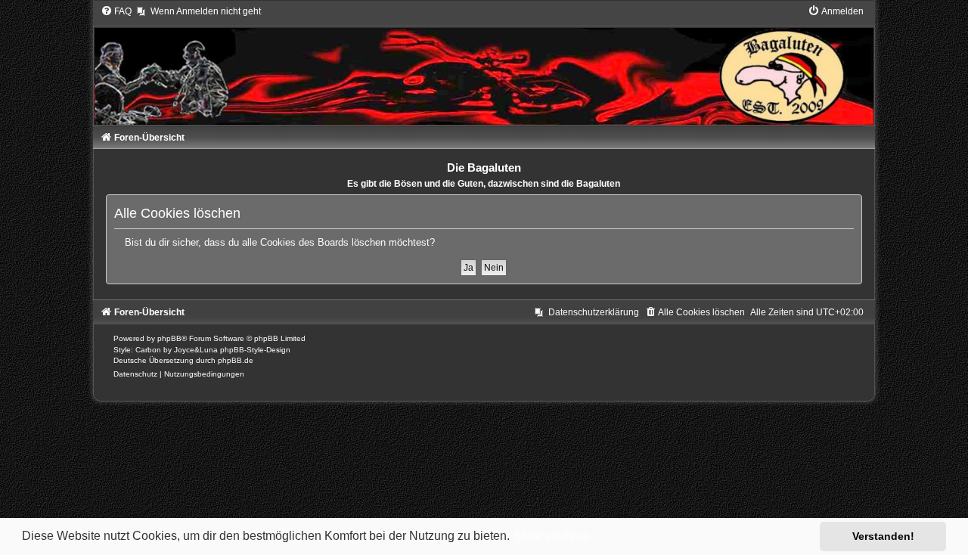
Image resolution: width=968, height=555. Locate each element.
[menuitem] (116, 11)
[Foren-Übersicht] (484, 65)
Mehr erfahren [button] (552, 535)
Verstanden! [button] (883, 536)
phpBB (169, 338)
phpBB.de (235, 360)
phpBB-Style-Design (255, 350)
